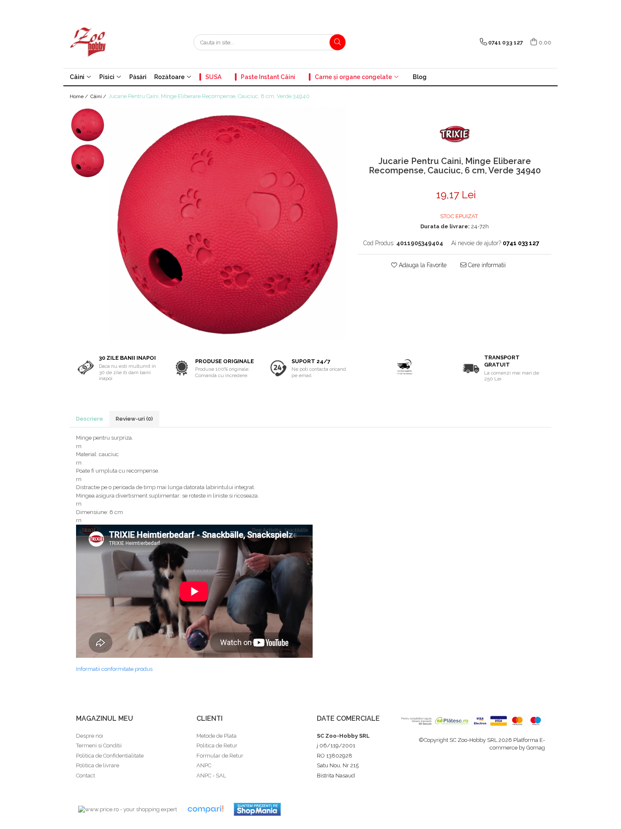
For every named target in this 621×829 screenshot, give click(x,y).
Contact (85, 775)
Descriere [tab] (89, 419)
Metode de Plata (216, 736)
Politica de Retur (216, 745)
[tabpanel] (228, 223)
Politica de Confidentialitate (110, 755)
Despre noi (89, 736)
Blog (420, 77)
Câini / (98, 96)
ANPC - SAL (211, 775)
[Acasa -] (112, 42)
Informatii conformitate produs (114, 669)
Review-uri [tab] (134, 419)
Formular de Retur (219, 755)
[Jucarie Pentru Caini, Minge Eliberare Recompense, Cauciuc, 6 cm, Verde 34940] (228, 223)
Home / (79, 96)
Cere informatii (486, 265)
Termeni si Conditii (99, 745)
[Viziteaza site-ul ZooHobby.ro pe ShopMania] (257, 809)
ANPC (203, 765)
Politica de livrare (97, 765)
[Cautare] (338, 42)
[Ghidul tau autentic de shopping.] (205, 809)
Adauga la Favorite (422, 265)
